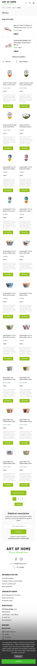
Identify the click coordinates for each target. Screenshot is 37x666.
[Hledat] (26, 2)
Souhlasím (18, 661)
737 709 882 (20, 567)
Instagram (21, 559)
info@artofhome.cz (20, 564)
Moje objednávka (7, 587)
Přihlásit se (18, 532)
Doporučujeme (23, 62)
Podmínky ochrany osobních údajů (12, 581)
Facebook (15, 559)
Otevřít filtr (6, 62)
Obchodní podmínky (8, 578)
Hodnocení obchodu (8, 598)
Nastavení (18, 656)
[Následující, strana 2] (18, 499)
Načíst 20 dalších (18, 493)
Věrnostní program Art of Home (11, 595)
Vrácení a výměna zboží (9, 584)
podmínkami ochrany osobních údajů (18, 538)
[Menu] (34, 3)
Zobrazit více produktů (18, 56)
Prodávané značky (7, 601)
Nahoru (19, 504)
